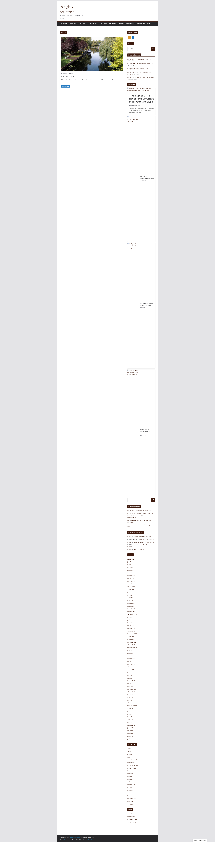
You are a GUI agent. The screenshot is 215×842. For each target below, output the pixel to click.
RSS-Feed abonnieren (143, 24)
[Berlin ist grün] (92, 54)
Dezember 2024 (131, 609)
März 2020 (130, 700)
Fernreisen (130, 773)
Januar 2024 (130, 625)
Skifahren (130, 793)
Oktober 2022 (131, 645)
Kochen (129, 782)
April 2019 (130, 719)
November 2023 (131, 628)
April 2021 (130, 678)
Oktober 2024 (131, 611)
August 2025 (130, 589)
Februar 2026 (131, 575)
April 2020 (130, 697)
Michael (72, 73)
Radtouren (130, 790)
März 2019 (130, 722)
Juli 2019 (129, 711)
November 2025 (131, 584)
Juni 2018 (130, 739)
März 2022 (130, 656)
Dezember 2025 (131, 581)
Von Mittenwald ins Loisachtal (142, 536)
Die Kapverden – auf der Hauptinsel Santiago (146, 304)
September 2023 (132, 634)
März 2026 (130, 573)
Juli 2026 (129, 562)
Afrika (129, 749)
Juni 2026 (130, 564)
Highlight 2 (130, 779)
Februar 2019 (131, 725)
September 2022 (132, 647)
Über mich (103, 24)
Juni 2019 (130, 714)
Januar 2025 (130, 606)
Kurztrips (130, 787)
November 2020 (131, 689)
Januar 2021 (130, 683)
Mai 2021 (130, 675)
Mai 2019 (130, 717)
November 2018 (131, 733)
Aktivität (93, 24)
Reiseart (73, 24)
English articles (131, 768)
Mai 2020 (130, 694)
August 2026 (130, 559)
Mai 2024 (130, 623)
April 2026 (130, 570)
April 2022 (130, 653)
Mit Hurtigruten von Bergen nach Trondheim (140, 63)
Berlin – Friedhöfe (139, 549)
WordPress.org (131, 822)
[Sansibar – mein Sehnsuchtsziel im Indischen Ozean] (132, 432)
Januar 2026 (130, 578)
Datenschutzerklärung (126, 24)
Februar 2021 (131, 681)
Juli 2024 (129, 617)
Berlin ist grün (67, 76)
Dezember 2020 (131, 686)
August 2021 (130, 670)
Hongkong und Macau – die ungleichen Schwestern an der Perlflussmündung (141, 98)
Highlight (130, 776)
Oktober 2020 (131, 692)
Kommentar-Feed (132, 819)
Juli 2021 (129, 672)
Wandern (130, 804)
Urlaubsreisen (131, 801)
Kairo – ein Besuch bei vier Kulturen (144, 542)
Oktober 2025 (131, 587)
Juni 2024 (130, 620)
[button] (76, 24)
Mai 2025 (130, 595)
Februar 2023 (131, 639)
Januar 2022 (130, 661)
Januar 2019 (130, 728)
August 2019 (130, 708)
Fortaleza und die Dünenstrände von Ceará (147, 177)
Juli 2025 (129, 592)
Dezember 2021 (131, 664)
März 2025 (130, 600)
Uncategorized (131, 798)
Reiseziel (82, 24)
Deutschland (131, 762)
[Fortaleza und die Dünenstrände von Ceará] (132, 179)
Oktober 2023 (131, 631)
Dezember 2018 (131, 730)
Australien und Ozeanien (134, 760)
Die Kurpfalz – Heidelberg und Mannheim (139, 59)
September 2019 (132, 706)
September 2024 (132, 614)
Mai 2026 (130, 567)
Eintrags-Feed (131, 816)
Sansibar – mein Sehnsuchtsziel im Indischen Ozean (145, 431)
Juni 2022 (130, 650)
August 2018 (130, 736)
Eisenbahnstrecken (132, 765)
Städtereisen (131, 796)
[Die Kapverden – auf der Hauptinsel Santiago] (132, 305)
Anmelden (130, 814)
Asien (129, 757)
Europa (129, 771)
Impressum (112, 24)
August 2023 (130, 636)
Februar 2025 (131, 603)
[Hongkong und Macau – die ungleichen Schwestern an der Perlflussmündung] (141, 89)
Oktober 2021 (131, 667)
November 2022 (131, 642)
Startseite (64, 24)
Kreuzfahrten (131, 784)
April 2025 (130, 598)
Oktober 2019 (131, 703)
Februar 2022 (131, 658)
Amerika (129, 754)
